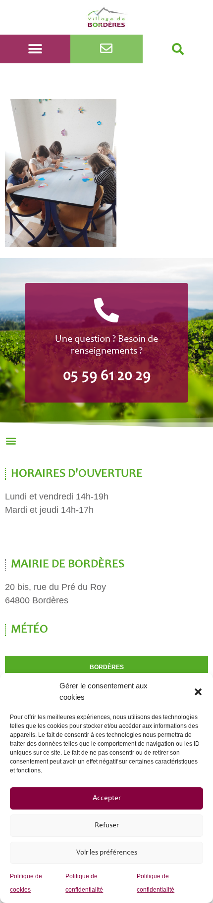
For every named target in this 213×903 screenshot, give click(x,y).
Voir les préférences (106, 853)
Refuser (107, 825)
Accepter (107, 798)
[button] (198, 692)
